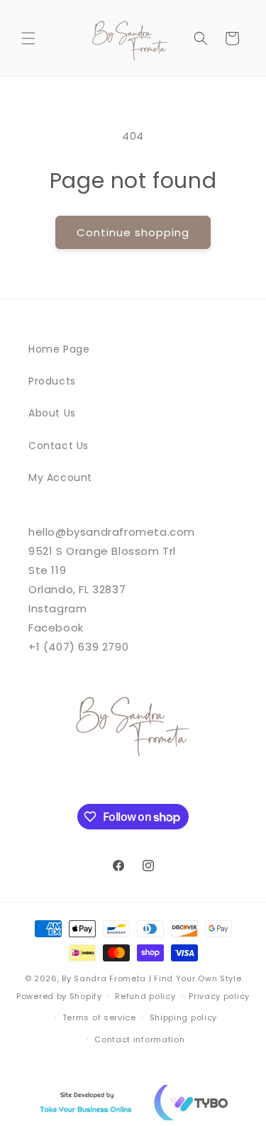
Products (52, 381)
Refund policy (145, 996)
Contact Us (58, 445)
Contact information (139, 1039)
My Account (60, 477)
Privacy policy (219, 996)
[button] (28, 38)
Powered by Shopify (59, 995)
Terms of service (99, 1017)
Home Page (58, 349)
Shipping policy (184, 1017)
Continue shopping (133, 232)
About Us (52, 413)
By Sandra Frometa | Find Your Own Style (151, 978)
